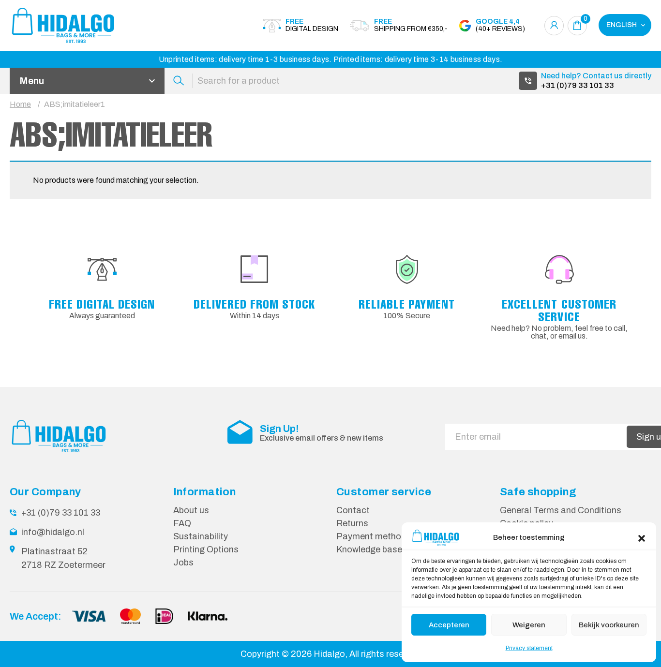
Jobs (183, 562)
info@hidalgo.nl (52, 532)
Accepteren (449, 625)
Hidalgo (329, 654)
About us (191, 510)
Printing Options (206, 549)
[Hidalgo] (63, 25)
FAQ (182, 523)
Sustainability (200, 536)
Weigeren (528, 625)
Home (20, 104)
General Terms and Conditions (560, 510)
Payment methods (373, 536)
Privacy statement (529, 648)
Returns (352, 523)
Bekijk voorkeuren (609, 625)
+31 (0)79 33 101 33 (577, 85)
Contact (353, 510)
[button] (641, 537)
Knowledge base (369, 549)
